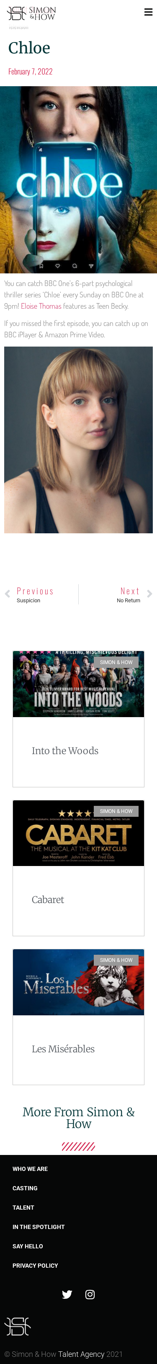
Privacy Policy (35, 1265)
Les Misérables (63, 1049)
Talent (23, 1207)
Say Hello (28, 1246)
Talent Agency (81, 1354)
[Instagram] (90, 1294)
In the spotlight (39, 1227)
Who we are (30, 1168)
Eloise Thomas (42, 305)
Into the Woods (65, 751)
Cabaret (48, 900)
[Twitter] (67, 1294)
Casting (25, 1188)
